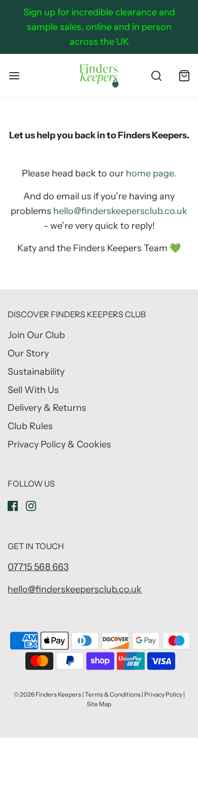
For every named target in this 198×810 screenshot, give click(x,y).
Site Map (99, 704)
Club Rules (30, 426)
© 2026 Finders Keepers (47, 694)
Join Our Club (36, 335)
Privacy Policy (163, 694)
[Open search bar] (156, 75)
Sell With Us (33, 390)
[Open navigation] (14, 75)
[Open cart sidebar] (184, 75)
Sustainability (36, 371)
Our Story (28, 353)
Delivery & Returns (47, 407)
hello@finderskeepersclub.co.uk (120, 211)
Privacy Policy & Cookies (59, 444)
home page (150, 173)
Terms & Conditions (113, 694)
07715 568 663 (38, 567)
